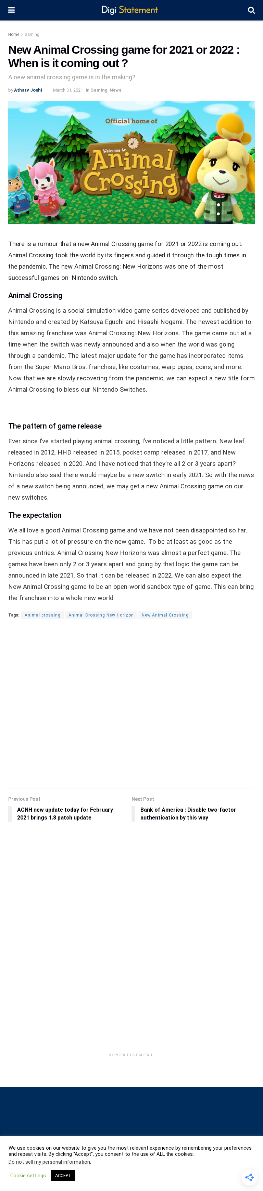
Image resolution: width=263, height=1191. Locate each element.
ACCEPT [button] (63, 1175)
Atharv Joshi (28, 90)
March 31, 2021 (68, 90)
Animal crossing (43, 615)
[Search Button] (251, 10)
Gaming (32, 34)
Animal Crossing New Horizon (101, 615)
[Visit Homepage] (131, 10)
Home (13, 34)
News (115, 90)
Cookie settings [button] (28, 1176)
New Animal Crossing (165, 615)
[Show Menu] (11, 10)
